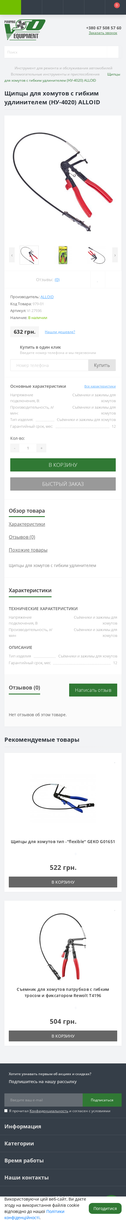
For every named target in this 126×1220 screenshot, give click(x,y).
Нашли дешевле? (60, 331)
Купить (102, 365)
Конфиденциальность (49, 1110)
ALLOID (47, 296)
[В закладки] (115, 760)
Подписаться (102, 1100)
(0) (57, 279)
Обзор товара (27, 510)
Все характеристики (100, 386)
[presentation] (12, 254)
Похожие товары (28, 550)
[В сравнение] (115, 769)
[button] (52, 7)
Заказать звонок (103, 32)
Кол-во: (17, 438)
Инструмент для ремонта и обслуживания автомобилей (64, 68)
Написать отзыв (93, 690)
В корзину (63, 464)
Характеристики (27, 524)
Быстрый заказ (63, 483)
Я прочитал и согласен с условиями (59, 1110)
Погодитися (105, 1208)
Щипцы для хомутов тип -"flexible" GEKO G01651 (63, 841)
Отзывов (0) (22, 537)
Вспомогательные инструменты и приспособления (55, 74)
